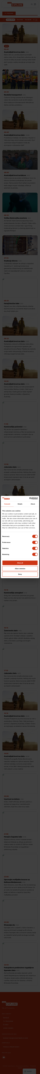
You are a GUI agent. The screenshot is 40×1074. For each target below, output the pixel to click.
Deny (20, 574)
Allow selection (20, 568)
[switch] (35, 542)
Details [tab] (20, 504)
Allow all (20, 563)
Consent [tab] (7, 504)
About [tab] (33, 504)
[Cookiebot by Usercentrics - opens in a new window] (29, 498)
